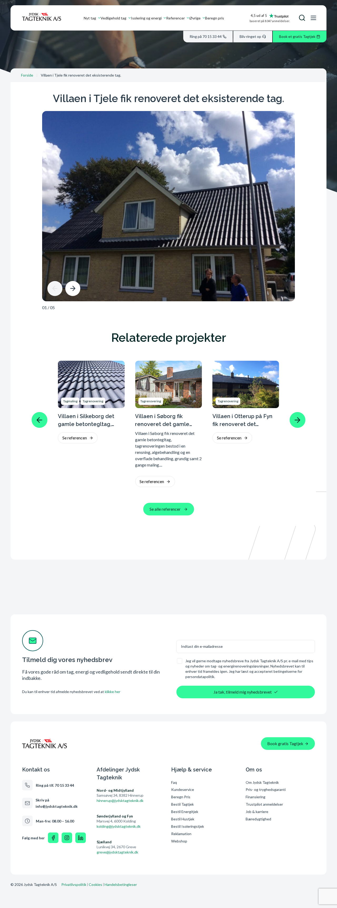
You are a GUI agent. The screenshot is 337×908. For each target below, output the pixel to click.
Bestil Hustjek (182, 819)
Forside (27, 75)
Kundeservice (182, 789)
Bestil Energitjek (184, 811)
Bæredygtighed (258, 819)
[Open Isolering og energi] (165, 18)
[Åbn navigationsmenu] (313, 18)
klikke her (112, 691)
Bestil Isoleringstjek (187, 826)
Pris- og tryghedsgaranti (266, 789)
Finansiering (255, 797)
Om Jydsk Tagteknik (262, 782)
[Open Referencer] (188, 18)
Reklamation (181, 833)
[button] (54, 288)
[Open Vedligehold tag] (129, 18)
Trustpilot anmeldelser (264, 804)
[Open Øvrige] (204, 18)
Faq (174, 782)
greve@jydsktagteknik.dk (117, 852)
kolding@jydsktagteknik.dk (119, 826)
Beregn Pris (180, 797)
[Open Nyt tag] (99, 18)
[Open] (302, 18)
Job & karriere (257, 811)
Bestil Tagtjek (182, 804)
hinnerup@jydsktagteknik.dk (120, 800)
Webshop (179, 841)
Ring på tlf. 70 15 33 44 (55, 785)
